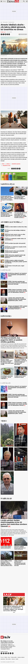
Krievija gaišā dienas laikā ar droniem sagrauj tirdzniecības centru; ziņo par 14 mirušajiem (7, 198)
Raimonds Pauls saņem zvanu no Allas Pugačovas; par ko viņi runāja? (15, 235)
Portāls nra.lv (3, 32)
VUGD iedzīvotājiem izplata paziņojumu (6, 547)
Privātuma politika (14, 657)
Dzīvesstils (5, 22)
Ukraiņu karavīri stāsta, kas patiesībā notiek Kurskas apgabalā (14, 251)
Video (4, 421)
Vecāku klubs (11, 22)
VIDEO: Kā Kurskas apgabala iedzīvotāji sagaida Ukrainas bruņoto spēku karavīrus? (15, 256)
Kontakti (17, 659)
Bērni (2, 164)
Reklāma (5, 657)
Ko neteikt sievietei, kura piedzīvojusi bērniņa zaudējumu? (19, 197)
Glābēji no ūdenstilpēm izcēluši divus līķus (16, 226)
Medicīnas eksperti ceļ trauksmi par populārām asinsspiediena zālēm (17, 275)
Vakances (13, 659)
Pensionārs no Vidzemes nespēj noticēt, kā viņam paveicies (15, 247)
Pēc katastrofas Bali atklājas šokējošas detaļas (15, 231)
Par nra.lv (2, 657)
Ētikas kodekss (8, 659)
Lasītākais (5, 270)
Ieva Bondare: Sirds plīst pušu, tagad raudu (14, 266)
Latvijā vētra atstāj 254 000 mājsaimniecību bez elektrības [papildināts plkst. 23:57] (17, 299)
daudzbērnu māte (5, 165)
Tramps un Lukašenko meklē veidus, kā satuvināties (15, 239)
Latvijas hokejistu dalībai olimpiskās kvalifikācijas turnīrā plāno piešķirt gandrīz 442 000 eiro (16, 261)
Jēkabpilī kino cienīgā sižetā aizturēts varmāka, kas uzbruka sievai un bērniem (6, 214)
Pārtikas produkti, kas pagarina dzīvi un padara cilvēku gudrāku (11, 340)
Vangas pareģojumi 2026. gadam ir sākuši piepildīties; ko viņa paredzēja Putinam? (17, 307)
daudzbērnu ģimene (15, 164)
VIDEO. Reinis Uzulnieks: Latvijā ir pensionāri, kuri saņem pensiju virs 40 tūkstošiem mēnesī (17, 291)
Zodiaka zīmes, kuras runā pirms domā (20, 376)
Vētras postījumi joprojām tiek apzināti (15, 243)
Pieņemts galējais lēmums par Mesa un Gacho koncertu (20, 548)
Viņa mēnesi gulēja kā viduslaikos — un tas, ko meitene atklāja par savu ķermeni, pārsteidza (20, 362)
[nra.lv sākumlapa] (4, 1)
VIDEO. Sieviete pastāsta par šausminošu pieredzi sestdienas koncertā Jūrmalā (17, 283)
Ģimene (7, 164)
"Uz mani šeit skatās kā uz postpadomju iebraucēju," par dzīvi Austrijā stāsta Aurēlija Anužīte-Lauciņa (20, 215)
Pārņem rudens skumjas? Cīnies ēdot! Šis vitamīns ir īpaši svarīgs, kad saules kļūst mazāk (7, 362)
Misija (9, 657)
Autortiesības (3, 659)
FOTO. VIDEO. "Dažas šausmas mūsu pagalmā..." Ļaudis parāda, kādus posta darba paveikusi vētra (6, 563)
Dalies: (9, 168)
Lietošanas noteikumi (20, 657)
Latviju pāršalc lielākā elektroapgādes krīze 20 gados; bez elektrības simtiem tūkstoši (14, 523)
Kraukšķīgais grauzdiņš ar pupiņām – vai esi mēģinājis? (7, 377)
